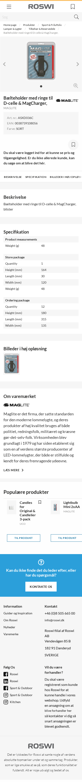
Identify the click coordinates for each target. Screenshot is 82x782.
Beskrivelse (13, 177)
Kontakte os (41, 586)
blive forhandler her (58, 710)
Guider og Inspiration (17, 613)
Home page (9, 25)
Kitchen (15, 702)
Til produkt (23, 538)
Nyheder (9, 627)
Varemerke (10, 634)
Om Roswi (10, 620)
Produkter (29, 25)
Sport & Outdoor (21, 688)
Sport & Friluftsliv (52, 25)
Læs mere (11, 470)
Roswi (14, 674)
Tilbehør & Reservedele (42, 28)
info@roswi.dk (54, 620)
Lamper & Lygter (12, 28)
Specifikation (36, 177)
